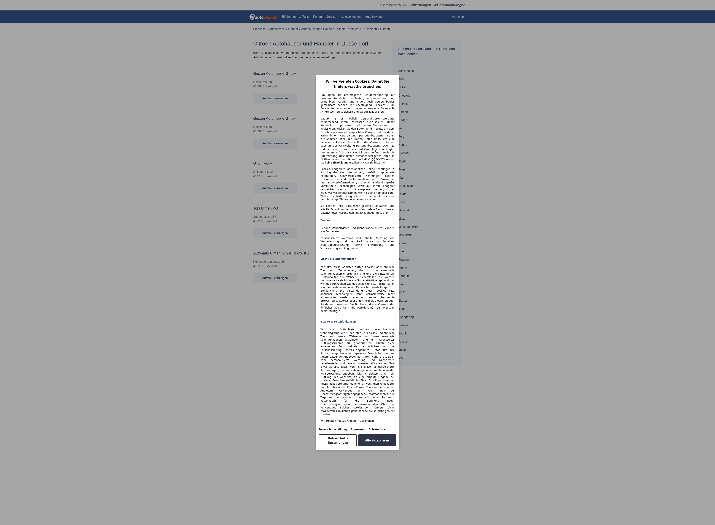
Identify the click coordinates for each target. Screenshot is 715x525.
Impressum (358, 429)
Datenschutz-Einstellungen (338, 440)
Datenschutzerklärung (333, 429)
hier (383, 162)
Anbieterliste (377, 429)
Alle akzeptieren (377, 440)
